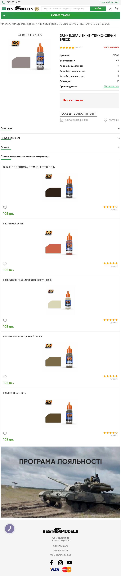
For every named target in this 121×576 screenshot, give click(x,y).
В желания (113, 120)
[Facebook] (51, 562)
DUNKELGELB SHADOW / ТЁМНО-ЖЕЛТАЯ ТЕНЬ (29, 167)
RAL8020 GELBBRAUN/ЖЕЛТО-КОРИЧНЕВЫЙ (27, 280)
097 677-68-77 (60, 546)
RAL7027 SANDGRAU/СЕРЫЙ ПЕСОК (22, 337)
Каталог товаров (60, 15)
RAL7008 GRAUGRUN (14, 393)
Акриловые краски (29, 35)
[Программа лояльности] (60, 517)
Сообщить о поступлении (78, 114)
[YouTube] (69, 562)
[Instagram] (60, 562)
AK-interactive (111, 86)
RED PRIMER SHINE (13, 224)
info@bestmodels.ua (60, 555)
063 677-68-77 (60, 551)
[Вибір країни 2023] (37, 10)
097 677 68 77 (14, 2)
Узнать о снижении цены (76, 120)
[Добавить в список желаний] (4, 207)
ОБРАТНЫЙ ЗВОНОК (109, 2)
